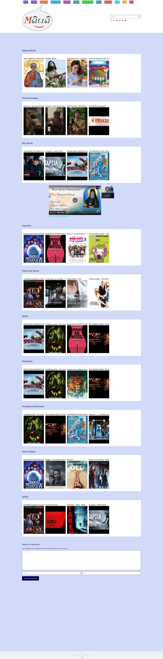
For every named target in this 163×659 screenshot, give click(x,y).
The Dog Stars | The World (76, 106)
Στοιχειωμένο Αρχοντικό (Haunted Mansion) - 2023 (42, 234)
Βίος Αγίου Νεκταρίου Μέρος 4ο (66, 188)
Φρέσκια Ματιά (29, 50)
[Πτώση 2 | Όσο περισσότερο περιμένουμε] (34, 135)
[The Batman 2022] (55, 533)
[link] (51, 188)
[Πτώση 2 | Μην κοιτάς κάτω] (55, 135)
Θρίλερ (25, 497)
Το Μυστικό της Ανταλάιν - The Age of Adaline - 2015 (64, 279)
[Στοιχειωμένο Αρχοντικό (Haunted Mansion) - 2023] (34, 262)
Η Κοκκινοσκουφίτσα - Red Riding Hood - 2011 (105, 460)
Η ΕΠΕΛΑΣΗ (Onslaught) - (98, 106)
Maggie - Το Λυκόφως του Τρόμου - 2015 (60, 460)
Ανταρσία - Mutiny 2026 (53, 151)
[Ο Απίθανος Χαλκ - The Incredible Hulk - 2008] (55, 353)
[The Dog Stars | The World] (77, 135)
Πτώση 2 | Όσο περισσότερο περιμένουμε (39, 106)
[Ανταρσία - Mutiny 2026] (55, 180)
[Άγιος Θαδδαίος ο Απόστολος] (34, 87)
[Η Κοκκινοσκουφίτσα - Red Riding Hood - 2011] (99, 488)
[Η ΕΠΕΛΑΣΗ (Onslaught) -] (99, 135)
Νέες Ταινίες (27, 143)
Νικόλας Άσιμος (50, 59)
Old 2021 (70, 460)
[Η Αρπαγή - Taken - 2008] (77, 533)
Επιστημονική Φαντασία (33, 406)
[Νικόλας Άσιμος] (55, 87)
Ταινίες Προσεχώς (30, 98)
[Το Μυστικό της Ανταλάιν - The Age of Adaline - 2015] (55, 308)
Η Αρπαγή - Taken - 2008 (76, 505)
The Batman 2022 (51, 505)
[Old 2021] (77, 488)
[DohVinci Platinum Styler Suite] (99, 87)
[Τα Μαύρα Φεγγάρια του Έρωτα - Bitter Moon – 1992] (34, 308)
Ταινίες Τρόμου (29, 451)
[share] (97, 187)
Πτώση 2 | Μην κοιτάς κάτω (55, 106)
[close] (82, 652)
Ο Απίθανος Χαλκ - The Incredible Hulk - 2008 (61, 324)
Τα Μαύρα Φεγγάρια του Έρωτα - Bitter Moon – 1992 (42, 279)
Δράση (25, 316)
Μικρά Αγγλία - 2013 (74, 279)
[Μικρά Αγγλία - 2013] (77, 308)
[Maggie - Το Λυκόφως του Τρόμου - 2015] (55, 488)
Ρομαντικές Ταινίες (30, 271)
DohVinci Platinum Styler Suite (100, 59)
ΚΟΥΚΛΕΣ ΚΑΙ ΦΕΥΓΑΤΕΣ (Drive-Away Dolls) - (61, 234)
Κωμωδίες (26, 226)
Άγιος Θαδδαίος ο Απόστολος (34, 59)
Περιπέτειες (27, 361)
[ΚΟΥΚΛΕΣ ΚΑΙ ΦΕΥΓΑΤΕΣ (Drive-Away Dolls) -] (55, 262)
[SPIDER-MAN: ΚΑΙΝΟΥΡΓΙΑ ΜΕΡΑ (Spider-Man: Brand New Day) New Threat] (77, 180)
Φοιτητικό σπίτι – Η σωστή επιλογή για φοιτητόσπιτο (86, 59)
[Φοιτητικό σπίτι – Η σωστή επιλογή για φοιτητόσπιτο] (77, 87)
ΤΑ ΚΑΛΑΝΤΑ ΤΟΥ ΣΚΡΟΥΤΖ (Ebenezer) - (37, 151)
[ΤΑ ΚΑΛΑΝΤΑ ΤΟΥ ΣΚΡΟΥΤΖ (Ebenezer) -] (34, 180)
